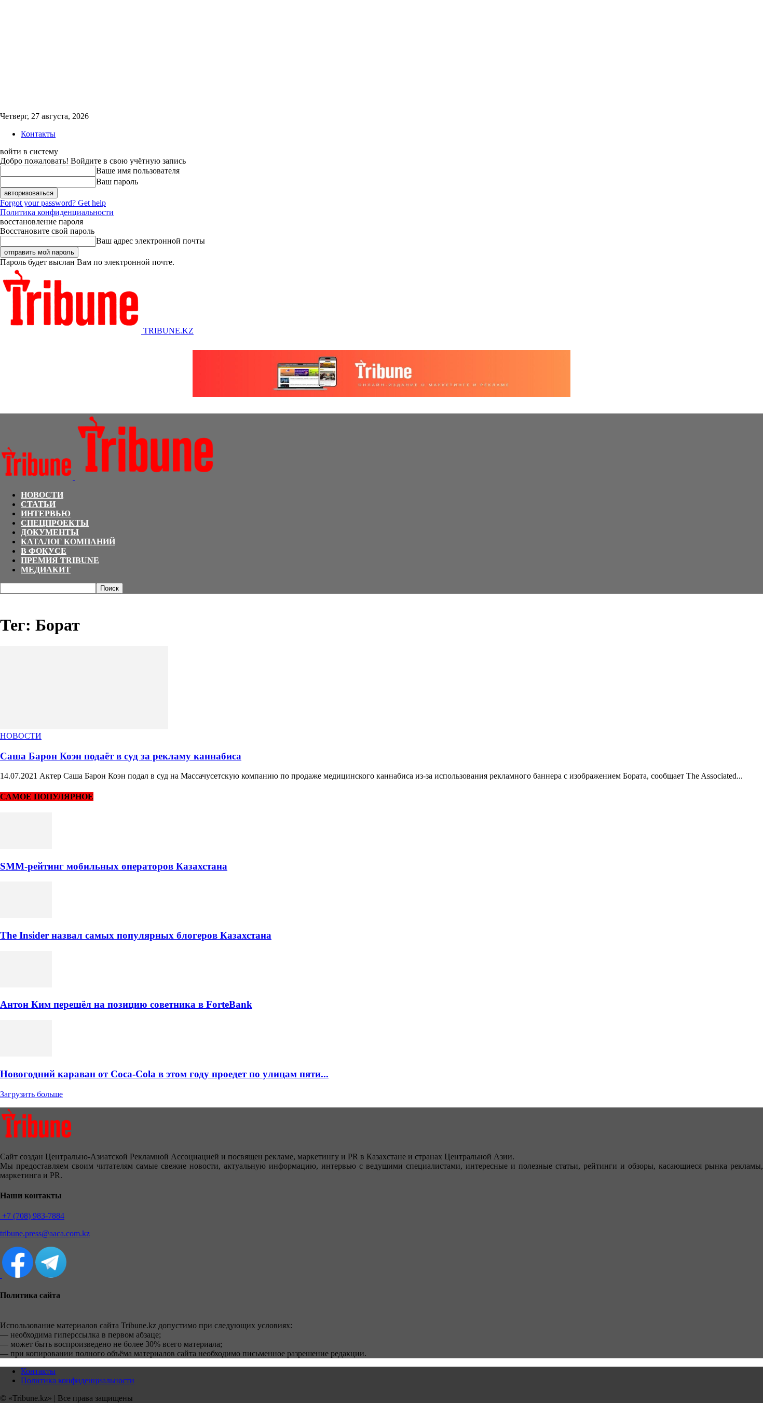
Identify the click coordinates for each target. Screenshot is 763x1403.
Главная (12, 598)
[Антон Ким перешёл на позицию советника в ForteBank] (26, 984)
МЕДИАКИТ (46, 569)
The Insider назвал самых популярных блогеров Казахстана (135, 935)
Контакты (38, 133)
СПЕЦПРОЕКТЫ (55, 522)
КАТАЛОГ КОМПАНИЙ (68, 541)
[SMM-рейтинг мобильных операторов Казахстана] (26, 845)
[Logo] (37, 477)
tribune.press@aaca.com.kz (45, 1233)
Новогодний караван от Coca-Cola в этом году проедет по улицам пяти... (164, 1073)
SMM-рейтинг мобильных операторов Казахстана (113, 866)
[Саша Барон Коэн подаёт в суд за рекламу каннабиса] (84, 726)
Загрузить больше (31, 1094)
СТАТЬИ (38, 504)
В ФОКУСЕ (43, 550)
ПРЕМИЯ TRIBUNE (60, 560)
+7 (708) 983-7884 (32, 1215)
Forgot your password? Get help (53, 202)
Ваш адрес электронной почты (150, 240)
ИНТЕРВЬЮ (46, 513)
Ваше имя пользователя (138, 170)
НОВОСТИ (42, 494)
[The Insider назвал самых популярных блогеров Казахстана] (26, 915)
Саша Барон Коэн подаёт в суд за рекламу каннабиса (120, 756)
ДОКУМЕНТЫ (50, 532)
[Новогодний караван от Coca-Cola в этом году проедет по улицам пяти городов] (26, 1053)
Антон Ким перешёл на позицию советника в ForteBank (126, 1004)
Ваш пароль (117, 181)
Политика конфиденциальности (57, 212)
